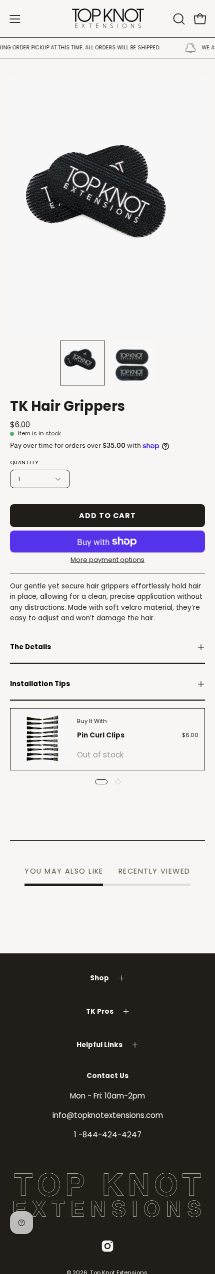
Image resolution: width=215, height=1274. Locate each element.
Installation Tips (40, 684)
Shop (99, 978)
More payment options (107, 559)
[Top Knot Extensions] (107, 18)
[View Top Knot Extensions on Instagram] (107, 1246)
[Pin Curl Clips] (43, 739)
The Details (30, 647)
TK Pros (100, 1011)
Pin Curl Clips (100, 735)
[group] (107, 48)
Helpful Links (99, 1045)
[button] (178, 19)
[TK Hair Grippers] (82, 363)
